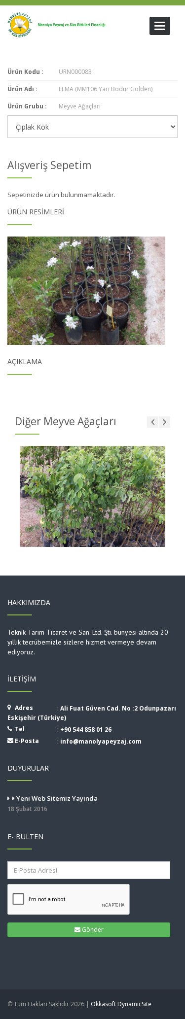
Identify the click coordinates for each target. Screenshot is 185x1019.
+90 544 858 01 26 (85, 729)
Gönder (92, 929)
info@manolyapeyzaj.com (101, 741)
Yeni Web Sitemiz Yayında (52, 803)
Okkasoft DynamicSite (121, 1004)
